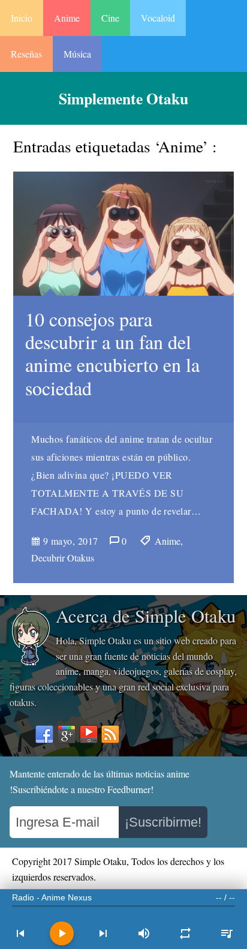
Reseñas (26, 53)
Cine (110, 17)
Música (77, 53)
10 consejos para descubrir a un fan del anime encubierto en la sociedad (112, 353)
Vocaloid (158, 17)
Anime (67, 17)
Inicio (21, 17)
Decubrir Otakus (62, 557)
